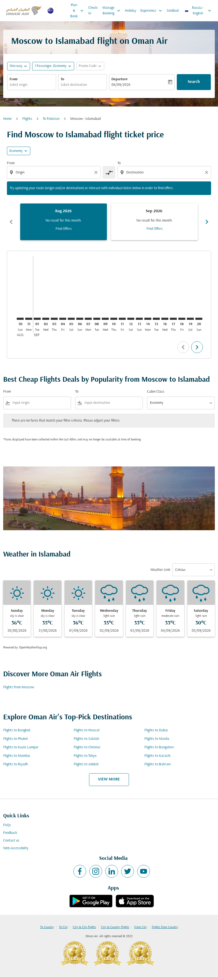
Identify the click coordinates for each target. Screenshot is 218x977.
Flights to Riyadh (15, 764)
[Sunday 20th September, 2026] (198, 319)
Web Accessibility (15, 848)
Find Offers (64, 229)
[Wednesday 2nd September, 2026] (45, 319)
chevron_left (11, 222)
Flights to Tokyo (85, 756)
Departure (119, 79)
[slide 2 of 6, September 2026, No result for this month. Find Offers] (154, 221)
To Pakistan (51, 119)
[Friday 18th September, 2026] (181, 319)
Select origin (18, 85)
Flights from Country (165, 927)
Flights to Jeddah (86, 764)
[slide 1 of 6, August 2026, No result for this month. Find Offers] (63, 221)
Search (194, 82)
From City (140, 927)
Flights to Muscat (87, 730)
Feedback (10, 833)
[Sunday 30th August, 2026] (20, 319)
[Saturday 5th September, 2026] (71, 319)
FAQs (7, 825)
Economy (16, 151)
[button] (53, 66)
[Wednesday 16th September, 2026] (164, 319)
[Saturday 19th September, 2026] (190, 319)
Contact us (11, 841)
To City (63, 927)
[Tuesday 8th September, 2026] (96, 319)
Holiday (130, 11)
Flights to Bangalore (159, 747)
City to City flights (84, 927)
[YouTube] (143, 871)
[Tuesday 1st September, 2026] (37, 319)
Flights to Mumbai (16, 756)
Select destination (74, 85)
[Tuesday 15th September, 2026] (156, 319)
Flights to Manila (156, 739)
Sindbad (173, 11)
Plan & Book (77, 10)
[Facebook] (79, 871)
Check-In (93, 10)
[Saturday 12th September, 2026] (130, 319)
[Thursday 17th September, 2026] (173, 319)
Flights (27, 119)
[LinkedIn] (111, 871)
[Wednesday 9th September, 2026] (105, 319)
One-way (16, 66)
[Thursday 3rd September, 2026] (54, 319)
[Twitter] (127, 871)
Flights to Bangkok (16, 730)
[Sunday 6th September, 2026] (79, 319)
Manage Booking (111, 10)
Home (7, 119)
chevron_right (207, 222)
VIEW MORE (109, 779)
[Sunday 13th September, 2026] (139, 319)
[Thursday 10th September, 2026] (113, 319)
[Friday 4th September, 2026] (62, 319)
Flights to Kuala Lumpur (21, 747)
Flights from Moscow (18, 687)
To (62, 79)
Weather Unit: (160, 570)
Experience (151, 10)
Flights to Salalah (86, 739)
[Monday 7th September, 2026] (88, 319)
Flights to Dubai (156, 730)
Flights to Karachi (157, 756)
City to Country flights (115, 927)
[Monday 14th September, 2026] (147, 319)
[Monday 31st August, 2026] (28, 319)
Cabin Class (155, 392)
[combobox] (54, 172)
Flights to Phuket (15, 739)
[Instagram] (95, 871)
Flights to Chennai (87, 747)
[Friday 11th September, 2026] (122, 319)
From (14, 79)
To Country (47, 927)
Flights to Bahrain (157, 764)
